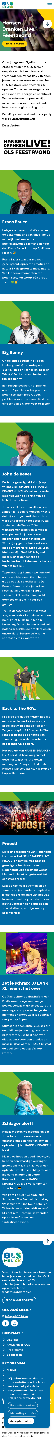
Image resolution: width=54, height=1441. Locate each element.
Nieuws (11, 1370)
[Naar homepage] (7, 5)
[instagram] (14, 1323)
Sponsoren (14, 1354)
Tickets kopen (15, 43)
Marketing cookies (23, 1413)
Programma (15, 1349)
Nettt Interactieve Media (20, 1436)
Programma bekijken (19, 1300)
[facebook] (5, 1323)
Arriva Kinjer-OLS (18, 1344)
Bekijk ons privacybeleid (24, 1398)
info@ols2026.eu (16, 1316)
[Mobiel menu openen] (49, 4)
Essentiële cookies (22, 1405)
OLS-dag (13, 1339)
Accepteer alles (21, 1421)
